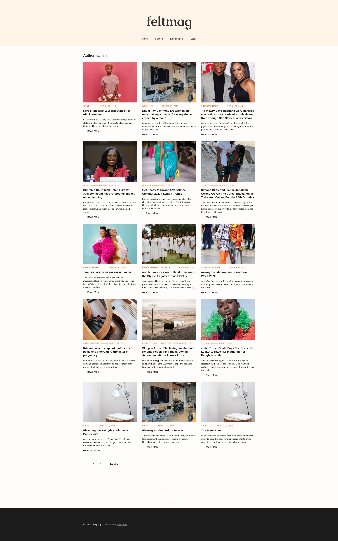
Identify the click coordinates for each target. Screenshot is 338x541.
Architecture (150, 343)
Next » (114, 464)
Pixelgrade (122, 524)
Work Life (147, 106)
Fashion (159, 39)
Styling (216, 268)
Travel (87, 106)
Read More (93, 131)
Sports (205, 185)
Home (145, 39)
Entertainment (176, 39)
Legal (193, 39)
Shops (86, 426)
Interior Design (169, 343)
